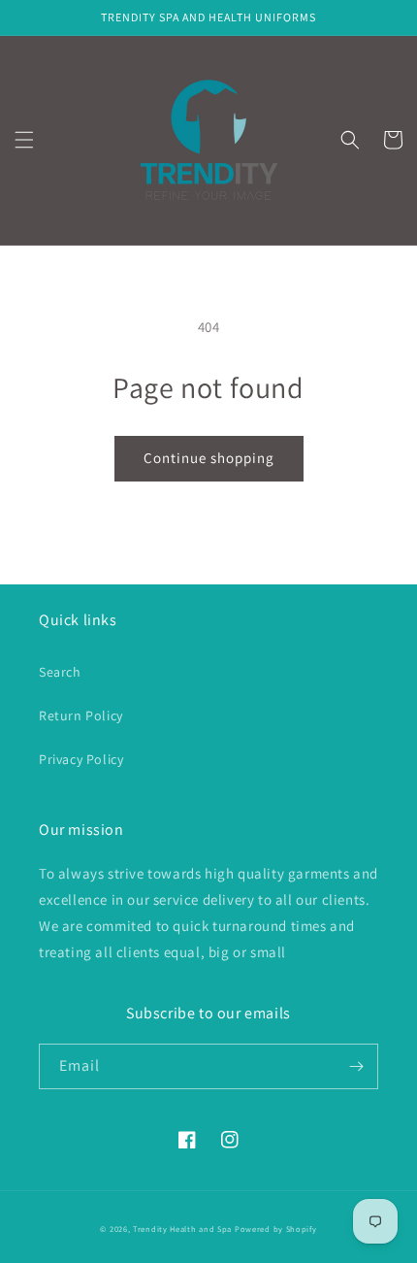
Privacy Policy (81, 759)
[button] (24, 139)
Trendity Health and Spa (182, 1228)
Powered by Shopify (276, 1228)
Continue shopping (209, 458)
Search (60, 672)
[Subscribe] (356, 1066)
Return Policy (81, 715)
